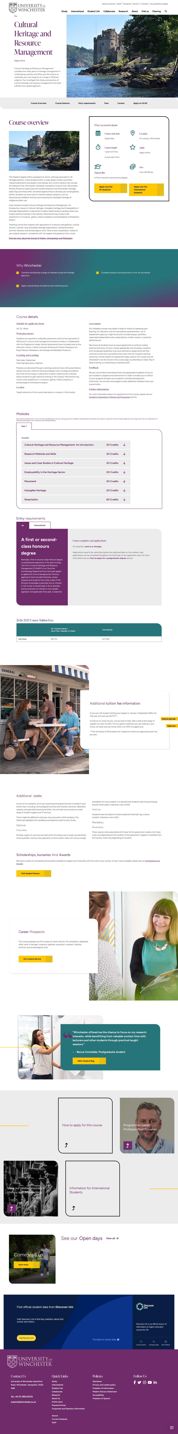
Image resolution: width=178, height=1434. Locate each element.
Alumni (136, 4)
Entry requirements (86, 103)
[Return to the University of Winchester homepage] (89, 1361)
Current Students (59, 1419)
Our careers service (32, 959)
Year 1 (24, 426)
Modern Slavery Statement (105, 1391)
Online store (57, 1402)
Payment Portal (59, 1405)
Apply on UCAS (140, 103)
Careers (120, 103)
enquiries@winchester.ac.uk (23, 1402)
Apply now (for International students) (140, 190)
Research (123, 11)
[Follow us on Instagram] (145, 1382)
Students (127, 4)
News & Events (108, 4)
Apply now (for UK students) (105, 188)
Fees (106, 103)
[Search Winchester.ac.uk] (166, 11)
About (135, 11)
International (77, 11)
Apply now (171, 726)
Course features (62, 103)
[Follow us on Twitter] (140, 1382)
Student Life (93, 11)
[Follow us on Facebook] (135, 1382)
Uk (22, 525)
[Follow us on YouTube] (150, 1382)
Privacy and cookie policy (104, 1385)
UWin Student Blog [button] (85, 1061)
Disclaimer (97, 1381)
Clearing (156, 11)
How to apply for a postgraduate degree (108, 558)
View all (110, 1238)
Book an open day (169, 719)
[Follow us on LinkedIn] (156, 1382)
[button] (75, 445)
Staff (119, 4)
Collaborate (109, 11)
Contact (144, 4)
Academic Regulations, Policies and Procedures (109, 397)
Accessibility (98, 1395)
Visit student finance (30, 873)
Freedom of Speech (101, 1398)
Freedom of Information (103, 1388)
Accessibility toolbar (159, 4)
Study (64, 11)
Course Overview (38, 103)
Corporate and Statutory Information (68, 1408)
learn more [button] (23, 1264)
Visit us (145, 11)
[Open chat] (172, 1428)
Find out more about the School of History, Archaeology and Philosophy (41, 238)
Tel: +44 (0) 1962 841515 (22, 1396)
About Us (56, 1398)
